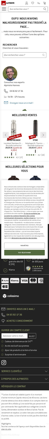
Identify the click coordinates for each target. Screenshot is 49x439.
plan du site (6, 429)
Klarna (12, 269)
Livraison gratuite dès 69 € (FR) (16, 261)
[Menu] (4, 8)
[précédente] (6, 135)
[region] (24, 219)
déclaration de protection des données (24, 238)
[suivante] (43, 135)
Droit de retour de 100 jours (38, 260)
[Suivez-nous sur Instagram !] (5, 363)
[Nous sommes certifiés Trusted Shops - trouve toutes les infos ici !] (28, 268)
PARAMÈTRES (25, 245)
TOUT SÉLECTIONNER (24, 252)
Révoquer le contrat (13, 386)
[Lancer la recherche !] (45, 9)
